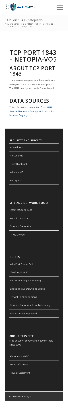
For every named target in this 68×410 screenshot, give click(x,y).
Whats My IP (16, 172)
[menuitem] (58, 7)
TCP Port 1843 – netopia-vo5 (24, 20)
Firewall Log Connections (23, 297)
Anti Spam (15, 180)
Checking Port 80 (19, 272)
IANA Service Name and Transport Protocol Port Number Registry (32, 111)
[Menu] (58, 7)
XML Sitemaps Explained (23, 313)
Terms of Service (19, 364)
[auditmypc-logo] (28, 7)
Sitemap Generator (20, 226)
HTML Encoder (18, 234)
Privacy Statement (20, 372)
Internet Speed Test (21, 209)
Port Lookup (16, 155)
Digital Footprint (18, 164)
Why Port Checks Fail (21, 264)
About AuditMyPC (19, 356)
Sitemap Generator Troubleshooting (30, 305)
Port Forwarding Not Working (25, 280)
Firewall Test (17, 147)
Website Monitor (19, 218)
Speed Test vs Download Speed (27, 288)
